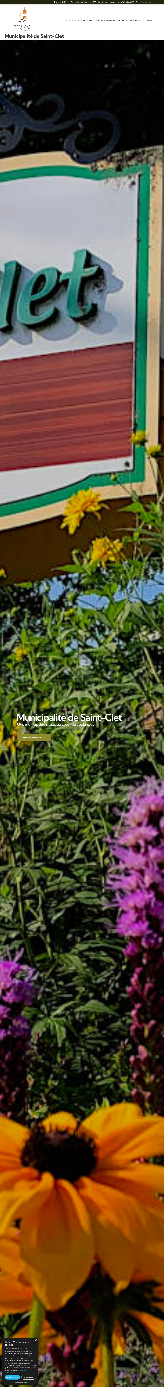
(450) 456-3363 (127, 2)
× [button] (36, 1340)
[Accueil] (23, 18)
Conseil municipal (84, 20)
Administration (112, 20)
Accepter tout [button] (12, 1377)
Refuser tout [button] (28, 1377)
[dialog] (20, 1361)
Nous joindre (145, 20)
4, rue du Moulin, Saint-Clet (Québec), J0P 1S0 (76, 2)
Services (98, 20)
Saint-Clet (68, 20)
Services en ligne (129, 20)
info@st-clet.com (108, 2)
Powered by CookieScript (20, 1382)
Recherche (146, 2)
